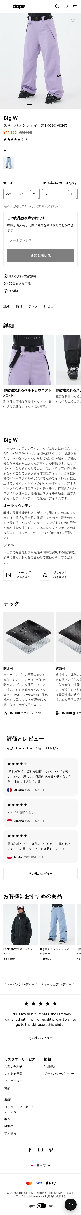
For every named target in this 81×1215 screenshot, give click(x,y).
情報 (19, 306)
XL (72, 194)
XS (21, 194)
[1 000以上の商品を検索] (57, 6)
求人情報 (10, 1133)
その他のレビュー (41, 873)
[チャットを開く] (71, 1205)
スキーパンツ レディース (20, 984)
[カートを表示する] (74, 6)
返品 (7, 1088)
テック (33, 306)
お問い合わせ (13, 1066)
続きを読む (24, 577)
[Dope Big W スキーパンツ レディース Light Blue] (8, 163)
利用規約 (50, 1066)
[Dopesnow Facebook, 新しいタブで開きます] (30, 1150)
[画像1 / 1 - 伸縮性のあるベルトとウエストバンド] (28, 360)
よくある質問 (13, 1074)
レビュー (50, 306)
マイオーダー (13, 1081)
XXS (9, 194)
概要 (7, 1119)
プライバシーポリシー (59, 1074)
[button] (40, 1205)
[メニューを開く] (6, 6)
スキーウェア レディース (58, 984)
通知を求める (40, 255)
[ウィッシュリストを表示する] (66, 6)
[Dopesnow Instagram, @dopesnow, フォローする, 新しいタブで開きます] (40, 1150)
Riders (9, 1126)
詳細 (6, 306)
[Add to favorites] (73, 20)
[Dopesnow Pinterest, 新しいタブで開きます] (51, 1150)
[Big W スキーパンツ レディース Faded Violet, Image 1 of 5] (40, 61)
